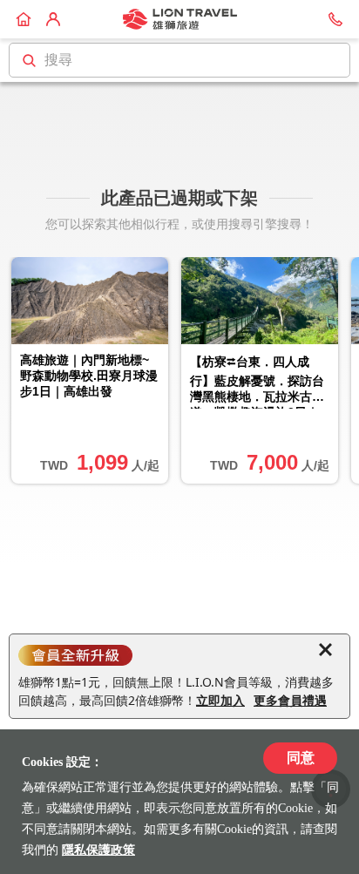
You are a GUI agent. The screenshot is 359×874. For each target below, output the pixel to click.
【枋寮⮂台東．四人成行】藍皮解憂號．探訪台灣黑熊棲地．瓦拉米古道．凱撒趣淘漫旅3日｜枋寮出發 (257, 382)
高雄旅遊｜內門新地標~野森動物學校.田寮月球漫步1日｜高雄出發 (89, 375)
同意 (301, 757)
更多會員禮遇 (290, 700)
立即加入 (220, 700)
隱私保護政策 (98, 850)
